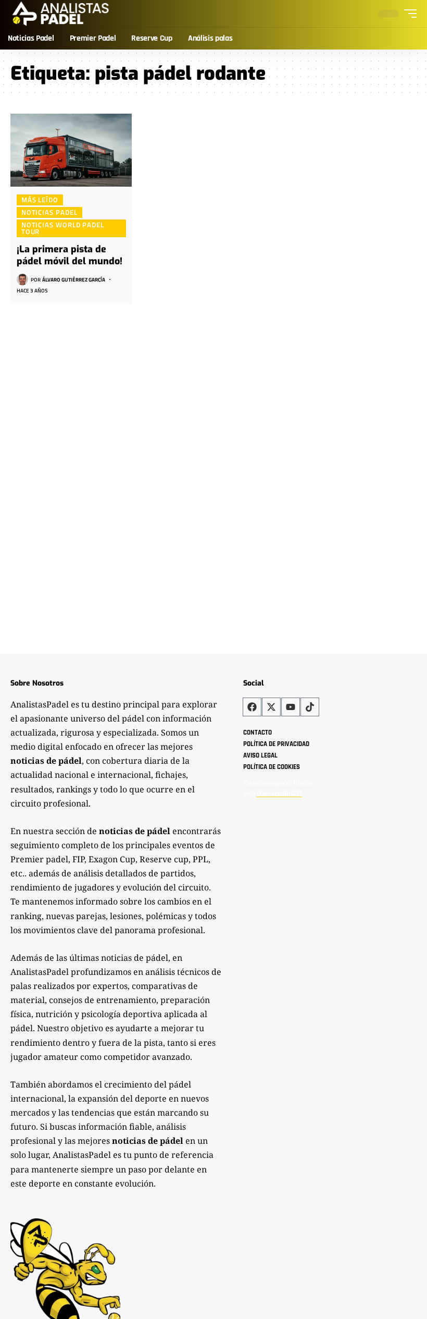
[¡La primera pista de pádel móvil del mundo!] (71, 150)
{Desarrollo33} (279, 793)
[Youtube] (290, 707)
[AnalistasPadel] (60, 13)
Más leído (39, 199)
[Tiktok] (309, 707)
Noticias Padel (49, 212)
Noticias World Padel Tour (62, 228)
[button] (408, 13)
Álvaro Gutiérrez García (73, 280)
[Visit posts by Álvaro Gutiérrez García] (22, 279)
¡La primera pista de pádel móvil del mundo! (69, 255)
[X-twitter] (271, 707)
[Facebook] (252, 707)
